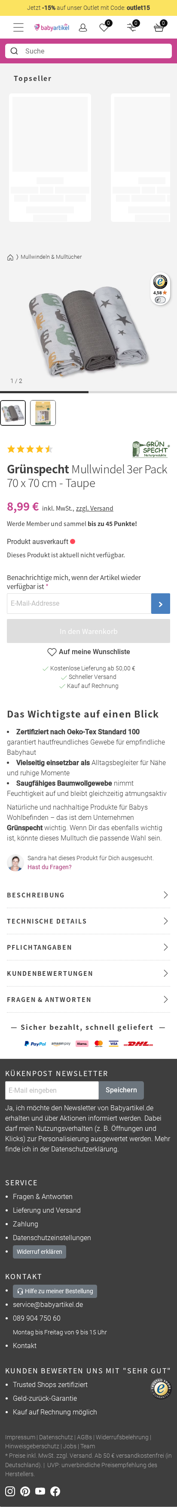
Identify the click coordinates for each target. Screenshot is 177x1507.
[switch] (160, 299)
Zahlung (25, 1224)
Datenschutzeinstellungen (52, 1238)
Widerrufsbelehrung (122, 1437)
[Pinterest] (27, 1491)
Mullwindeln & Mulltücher (51, 257)
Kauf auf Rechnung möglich (55, 1412)
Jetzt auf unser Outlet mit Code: (88, 7)
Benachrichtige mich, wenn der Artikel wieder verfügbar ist (74, 582)
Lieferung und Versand (47, 1210)
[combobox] (88, 51)
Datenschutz (56, 1437)
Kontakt (25, 1346)
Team (87, 1446)
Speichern (121, 1090)
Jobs (69, 1446)
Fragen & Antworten (43, 1197)
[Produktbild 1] (13, 413)
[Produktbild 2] (43, 413)
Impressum (20, 1437)
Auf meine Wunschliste (94, 652)
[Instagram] (12, 1491)
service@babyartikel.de (48, 1305)
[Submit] (15, 51)
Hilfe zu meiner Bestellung (58, 1291)
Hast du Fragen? (49, 867)
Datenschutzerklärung (84, 1149)
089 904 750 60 (37, 1318)
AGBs (84, 1437)
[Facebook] (57, 1491)
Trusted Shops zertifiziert (50, 1385)
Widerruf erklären (39, 1251)
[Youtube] (42, 1491)
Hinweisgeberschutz (32, 1446)
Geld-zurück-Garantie (45, 1398)
